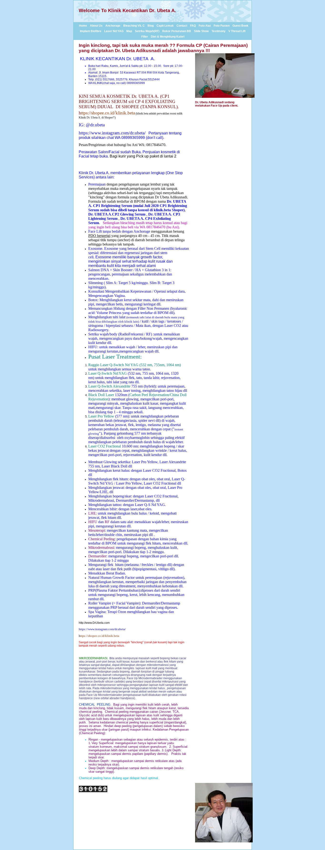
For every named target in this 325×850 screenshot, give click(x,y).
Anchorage (112, 25)
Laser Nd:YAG (113, 31)
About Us (96, 25)
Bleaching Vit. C (134, 25)
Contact (182, 25)
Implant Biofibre (90, 31)
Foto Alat (205, 25)
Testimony (219, 31)
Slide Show (201, 31)
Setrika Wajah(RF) (147, 31)
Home (83, 25)
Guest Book (240, 25)
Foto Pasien (222, 25)
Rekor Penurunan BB (176, 31)
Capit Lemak (165, 25)
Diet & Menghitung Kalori (167, 36)
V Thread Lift (237, 31)
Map (129, 31)
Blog (151, 25)
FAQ (193, 25)
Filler (144, 36)
